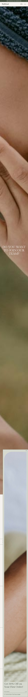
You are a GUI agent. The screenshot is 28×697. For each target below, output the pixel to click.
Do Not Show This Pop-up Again (13, 694)
